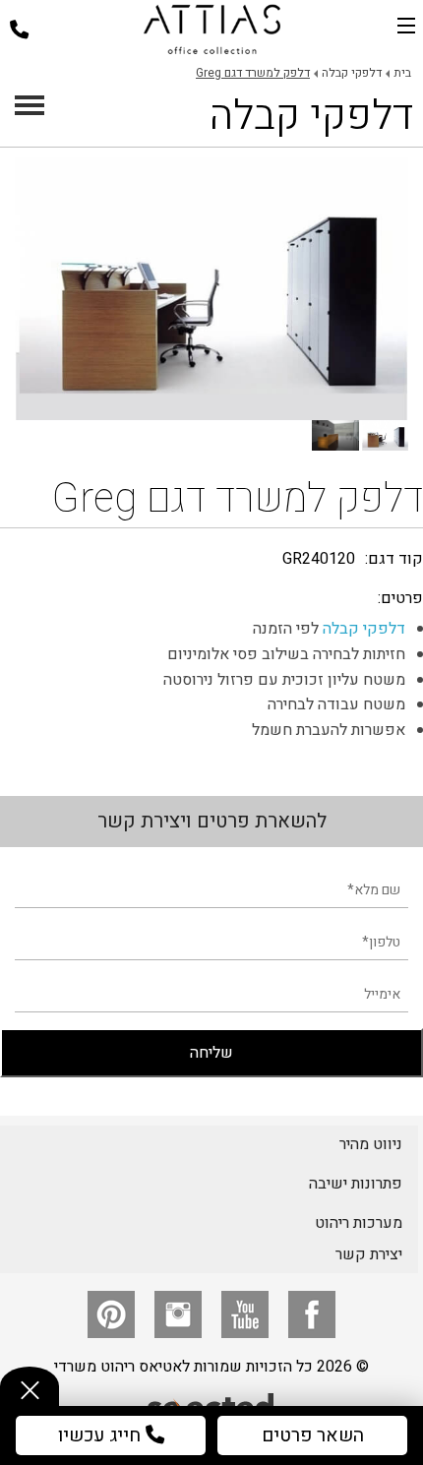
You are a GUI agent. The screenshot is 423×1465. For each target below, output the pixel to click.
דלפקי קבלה (364, 629)
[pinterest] (111, 1314)
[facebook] (311, 1314)
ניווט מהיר (370, 1144)
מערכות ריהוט (358, 1223)
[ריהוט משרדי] (212, 29)
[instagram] (178, 1314)
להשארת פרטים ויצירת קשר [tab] (212, 821)
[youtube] (245, 1314)
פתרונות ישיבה (355, 1183)
